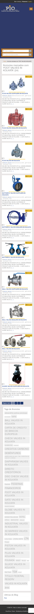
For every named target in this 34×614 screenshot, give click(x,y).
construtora (16, 445)
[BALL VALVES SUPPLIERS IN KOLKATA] (17, 280)
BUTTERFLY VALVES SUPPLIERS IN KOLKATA (13, 194)
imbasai (22, 520)
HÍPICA (7, 520)
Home (4, 61)
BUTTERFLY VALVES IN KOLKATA (13, 257)
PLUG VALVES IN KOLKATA (11, 160)
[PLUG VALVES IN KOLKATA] (17, 151)
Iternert (5, 95)
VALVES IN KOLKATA (16, 583)
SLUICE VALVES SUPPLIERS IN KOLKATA (15, 386)
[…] (12, 104)
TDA (14, 571)
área (7, 587)
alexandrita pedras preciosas (16, 413)
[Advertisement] (17, 29)
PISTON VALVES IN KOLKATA (15, 547)
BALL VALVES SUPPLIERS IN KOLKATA (15, 289)
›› (21, 403)
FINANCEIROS (13, 488)
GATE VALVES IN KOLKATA (14, 501)
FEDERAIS (17, 483)
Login (29, 1)
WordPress (25, 611)
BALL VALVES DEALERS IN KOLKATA (14, 320)
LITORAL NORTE (18, 539)
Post (5, 598)
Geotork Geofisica (9, 506)
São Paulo (8, 572)
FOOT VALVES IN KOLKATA (14, 493)
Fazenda (7, 484)
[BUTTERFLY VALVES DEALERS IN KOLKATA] (17, 217)
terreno (19, 572)
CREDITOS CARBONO (17, 448)
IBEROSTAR (14, 520)
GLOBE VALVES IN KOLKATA (15, 511)
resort (18, 560)
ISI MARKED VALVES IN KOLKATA (16, 532)
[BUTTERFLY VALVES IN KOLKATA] (17, 249)
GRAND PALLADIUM (11, 517)
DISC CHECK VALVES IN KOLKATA (16, 478)
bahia (14, 416)
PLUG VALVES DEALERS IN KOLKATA (14, 128)
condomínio (9, 445)
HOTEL (22, 516)
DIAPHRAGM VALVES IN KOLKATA (16, 463)
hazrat (10, 95)
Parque (7, 542)
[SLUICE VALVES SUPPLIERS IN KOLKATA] (17, 374)
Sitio (28, 560)
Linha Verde (8, 539)
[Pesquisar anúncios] (30, 51)
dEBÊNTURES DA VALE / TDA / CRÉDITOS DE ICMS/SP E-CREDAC (17, 457)
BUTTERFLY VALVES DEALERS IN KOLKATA (16, 227)
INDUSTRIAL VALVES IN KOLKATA (16, 525)
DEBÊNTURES (13, 453)
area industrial (7, 416)
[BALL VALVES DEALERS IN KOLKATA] (17, 311)
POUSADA (10, 560)
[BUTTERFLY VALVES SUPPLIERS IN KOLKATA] (17, 183)
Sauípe (24, 560)
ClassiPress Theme (10, 611)
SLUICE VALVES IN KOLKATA (15, 565)
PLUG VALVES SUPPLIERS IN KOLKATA (15, 93)
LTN (26, 538)
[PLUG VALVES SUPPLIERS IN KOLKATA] (17, 83)
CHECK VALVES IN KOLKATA (15, 439)
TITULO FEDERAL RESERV (14, 577)
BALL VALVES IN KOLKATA (11, 349)
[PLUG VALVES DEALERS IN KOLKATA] (17, 117)
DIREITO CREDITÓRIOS (13, 470)
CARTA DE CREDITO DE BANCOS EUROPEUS (16, 431)
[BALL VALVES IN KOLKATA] (17, 341)
